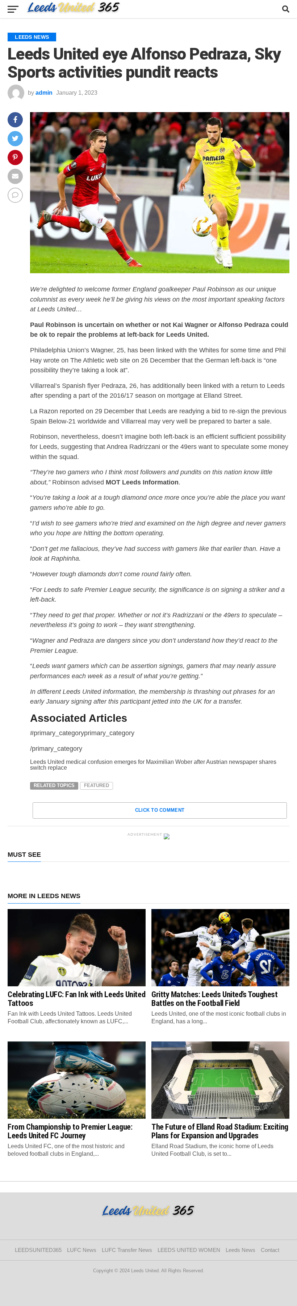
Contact (271, 1250)
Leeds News (240, 1250)
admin (44, 93)
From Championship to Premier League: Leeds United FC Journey (70, 1131)
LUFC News (81, 1250)
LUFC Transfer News (127, 1250)
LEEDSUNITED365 (38, 1250)
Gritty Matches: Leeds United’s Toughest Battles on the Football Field (214, 999)
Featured (96, 785)
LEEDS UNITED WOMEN (189, 1250)
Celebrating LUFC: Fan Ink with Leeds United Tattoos (76, 999)
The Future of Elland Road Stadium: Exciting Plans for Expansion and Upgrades (219, 1131)
